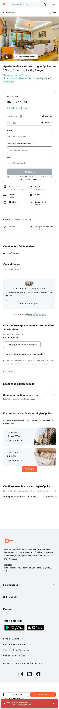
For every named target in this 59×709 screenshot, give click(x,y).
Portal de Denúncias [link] (12, 639)
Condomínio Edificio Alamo (15, 75)
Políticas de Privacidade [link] (14, 644)
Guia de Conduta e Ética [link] (14, 656)
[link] (21, 344)
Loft (5, 491)
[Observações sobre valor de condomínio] (21, 116)
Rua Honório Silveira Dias (17, 78)
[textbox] (28, 4)
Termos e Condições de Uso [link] (16, 650)
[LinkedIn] (29, 674)
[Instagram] (21, 674)
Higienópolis (40, 78)
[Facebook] (38, 674)
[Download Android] (14, 628)
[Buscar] (45, 4)
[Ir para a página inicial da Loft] (6, 4)
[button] (29, 39)
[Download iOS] (35, 628)
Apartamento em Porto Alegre (23, 491)
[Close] (53, 703)
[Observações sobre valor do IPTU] (14, 123)
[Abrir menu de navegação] (54, 4)
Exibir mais (8, 371)
